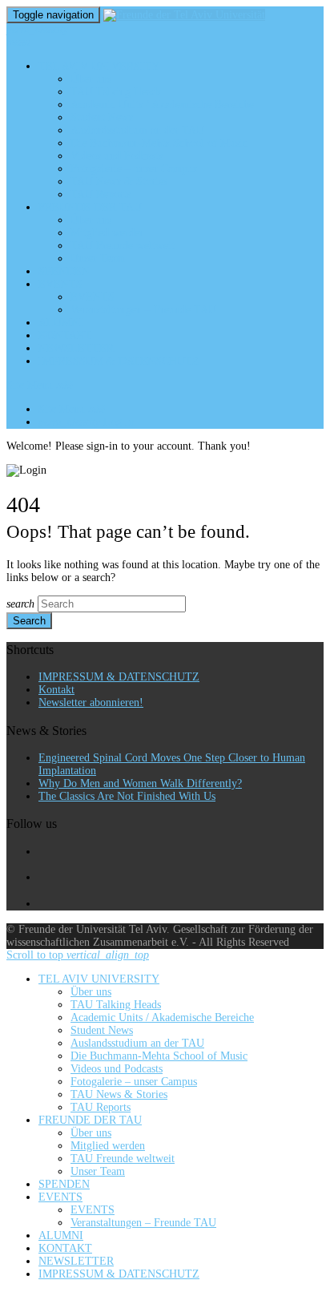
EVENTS (60, 284)
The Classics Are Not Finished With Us (126, 796)
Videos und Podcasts (116, 156)
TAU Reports (100, 194)
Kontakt (56, 690)
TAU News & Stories (118, 182)
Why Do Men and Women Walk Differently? (140, 783)
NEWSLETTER (76, 348)
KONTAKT (65, 335)
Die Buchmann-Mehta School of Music (159, 143)
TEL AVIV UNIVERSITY (98, 66)
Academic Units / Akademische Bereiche (162, 105)
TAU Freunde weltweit (122, 246)
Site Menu (39, 385)
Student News (101, 117)
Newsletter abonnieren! (90, 702)
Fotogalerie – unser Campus (133, 169)
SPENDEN (64, 271)
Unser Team (97, 258)
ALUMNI (60, 323)
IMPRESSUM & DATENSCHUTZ (118, 361)
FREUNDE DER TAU (90, 207)
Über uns (90, 79)
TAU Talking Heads (115, 92)
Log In (86, 422)
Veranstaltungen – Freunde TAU (143, 310)
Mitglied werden (107, 233)
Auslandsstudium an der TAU (137, 130)
